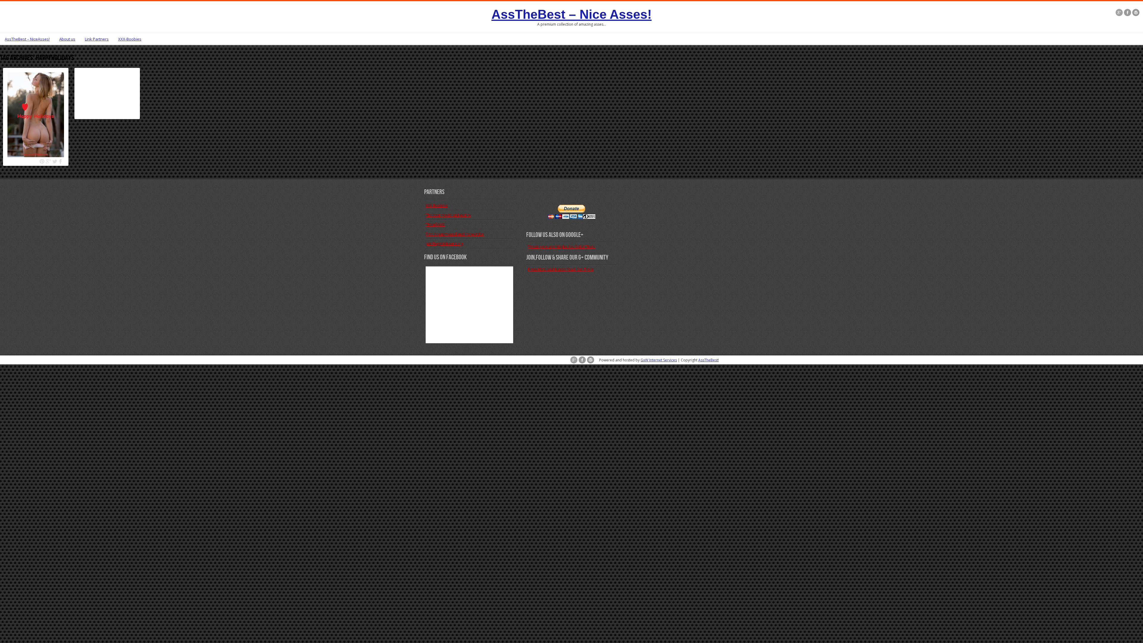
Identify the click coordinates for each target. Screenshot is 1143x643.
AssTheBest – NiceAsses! (27, 39)
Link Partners (97, 39)
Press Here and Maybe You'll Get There (561, 269)
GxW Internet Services (659, 360)
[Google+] (1119, 13)
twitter (54, 161)
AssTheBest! (708, 360)
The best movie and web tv (448, 215)
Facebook (61, 161)
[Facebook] (1127, 13)
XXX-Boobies (129, 39)
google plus (48, 161)
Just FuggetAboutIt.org (444, 243)
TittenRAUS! (435, 224)
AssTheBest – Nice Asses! (571, 14)
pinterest (42, 161)
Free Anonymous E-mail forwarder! (455, 234)
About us (67, 39)
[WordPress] (1135, 13)
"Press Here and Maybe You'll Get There (561, 246)
